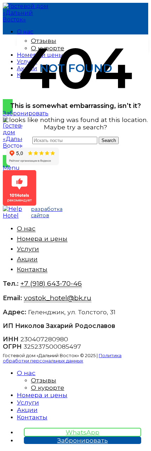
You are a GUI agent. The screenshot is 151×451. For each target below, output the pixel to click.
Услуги (28, 248)
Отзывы (43, 380)
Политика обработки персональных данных (62, 358)
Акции (27, 259)
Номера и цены (42, 238)
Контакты (32, 269)
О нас (26, 228)
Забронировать (25, 113)
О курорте (47, 387)
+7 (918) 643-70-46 (117, 152)
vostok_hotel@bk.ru (57, 298)
